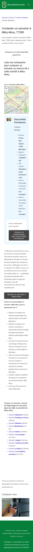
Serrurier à (17, 434)
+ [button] (6, 88)
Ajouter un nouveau (16, 536)
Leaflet (12, 113)
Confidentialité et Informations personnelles (16, 533)
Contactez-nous (10, 530)
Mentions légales (21, 530)
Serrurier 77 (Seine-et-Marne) (18, 17)
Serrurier (5, 17)
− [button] (6, 91)
